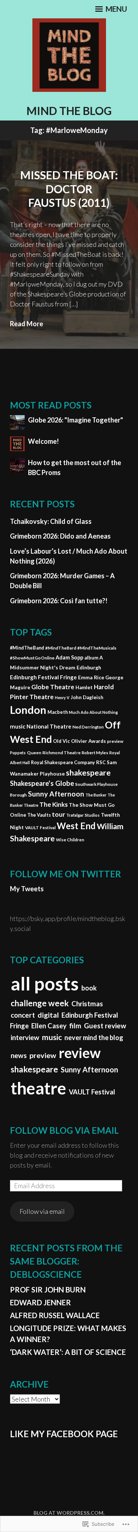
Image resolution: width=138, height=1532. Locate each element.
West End (76, 825)
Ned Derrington (88, 726)
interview (25, 1037)
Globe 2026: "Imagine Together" (75, 420)
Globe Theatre (52, 687)
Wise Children (70, 839)
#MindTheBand (27, 648)
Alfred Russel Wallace (55, 1315)
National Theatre (48, 726)
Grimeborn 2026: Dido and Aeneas (60, 536)
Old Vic (61, 741)
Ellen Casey (49, 1026)
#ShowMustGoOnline (32, 658)
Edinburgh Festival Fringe (43, 677)
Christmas (87, 1004)
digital (48, 1014)
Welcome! (43, 441)
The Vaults (39, 815)
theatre (38, 1088)
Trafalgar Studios (83, 815)
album (91, 658)
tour (58, 814)
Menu (115, 8)
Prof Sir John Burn (48, 1289)
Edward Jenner (40, 1302)
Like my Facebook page (64, 1433)
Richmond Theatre (61, 752)
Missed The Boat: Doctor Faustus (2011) (69, 188)
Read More (26, 324)
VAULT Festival (40, 827)
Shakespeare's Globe (42, 783)
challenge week (40, 1003)
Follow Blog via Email (64, 1130)
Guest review (105, 1026)
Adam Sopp (69, 657)
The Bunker (95, 794)
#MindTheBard (60, 648)
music (17, 726)
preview (115, 741)
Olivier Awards (88, 741)
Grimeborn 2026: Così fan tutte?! (58, 601)
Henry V (62, 697)
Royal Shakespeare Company (63, 762)
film (75, 1026)
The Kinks (53, 804)
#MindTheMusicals (96, 648)
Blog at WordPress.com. (69, 1513)
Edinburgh (89, 667)
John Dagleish (87, 697)
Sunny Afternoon (56, 794)
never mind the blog (93, 1037)
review (80, 1052)
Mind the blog (69, 110)
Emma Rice (91, 677)
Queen (34, 752)
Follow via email (42, 1211)
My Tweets (27, 889)
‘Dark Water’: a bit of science (68, 1352)
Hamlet (84, 687)
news (19, 1055)
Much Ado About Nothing (93, 712)
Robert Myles (95, 752)
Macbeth (57, 712)
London (28, 709)
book (89, 988)
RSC (101, 762)
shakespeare (88, 772)
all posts (45, 983)
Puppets (18, 752)
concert (23, 1015)
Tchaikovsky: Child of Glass (51, 521)
